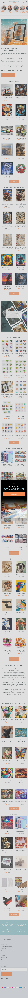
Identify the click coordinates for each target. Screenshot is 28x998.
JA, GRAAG (14, 494)
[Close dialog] (25, 481)
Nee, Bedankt (14, 498)
